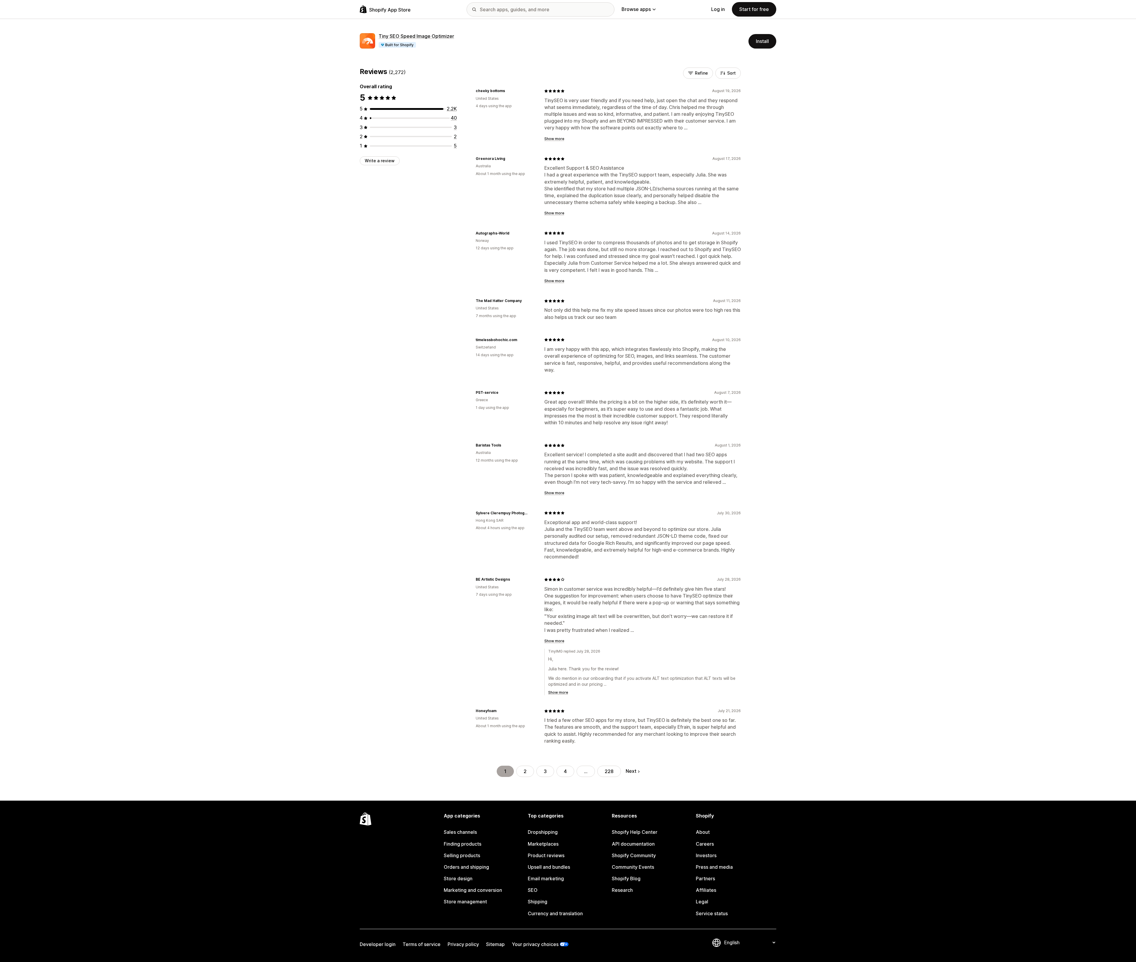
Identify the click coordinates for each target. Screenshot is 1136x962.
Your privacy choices (535, 944)
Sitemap (495, 944)
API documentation (633, 844)
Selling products (462, 855)
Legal (702, 902)
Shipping (537, 902)
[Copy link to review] (508, 91)
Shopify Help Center (634, 832)
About (703, 832)
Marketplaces (543, 844)
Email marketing (546, 878)
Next (631, 771)
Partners (705, 878)
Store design (458, 878)
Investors (706, 855)
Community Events (633, 867)
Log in (718, 9)
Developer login (378, 944)
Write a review (380, 160)
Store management (465, 902)
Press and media (714, 867)
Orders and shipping (466, 867)
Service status (712, 913)
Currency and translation (555, 913)
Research (622, 890)
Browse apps (636, 9)
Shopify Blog (626, 878)
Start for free (754, 9)
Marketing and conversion (473, 890)
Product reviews (546, 855)
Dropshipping (543, 832)
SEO (533, 890)
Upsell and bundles (549, 867)
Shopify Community (634, 855)
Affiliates (706, 890)
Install (762, 41)
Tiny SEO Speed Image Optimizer (416, 36)
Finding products (462, 844)
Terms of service (421, 944)
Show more (554, 138)
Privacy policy (463, 944)
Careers (705, 844)
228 (609, 771)
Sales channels (460, 832)
